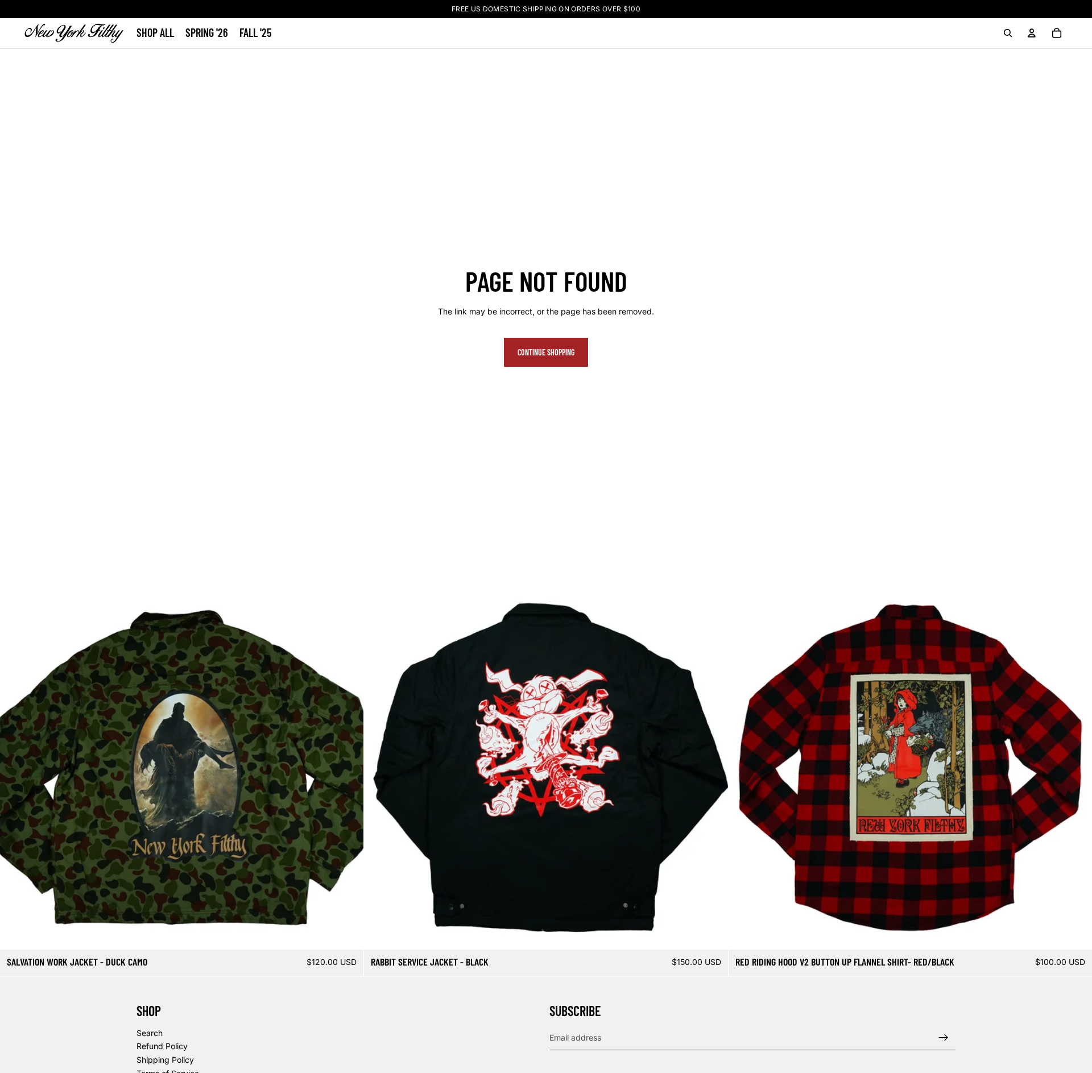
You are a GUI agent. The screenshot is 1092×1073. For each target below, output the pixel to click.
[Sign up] (944, 1038)
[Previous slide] (17, 767)
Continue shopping (546, 352)
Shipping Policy (165, 1059)
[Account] (1031, 32)
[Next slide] (346, 767)
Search (149, 1033)
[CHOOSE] (346, 932)
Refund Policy (162, 1046)
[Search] (1007, 32)
